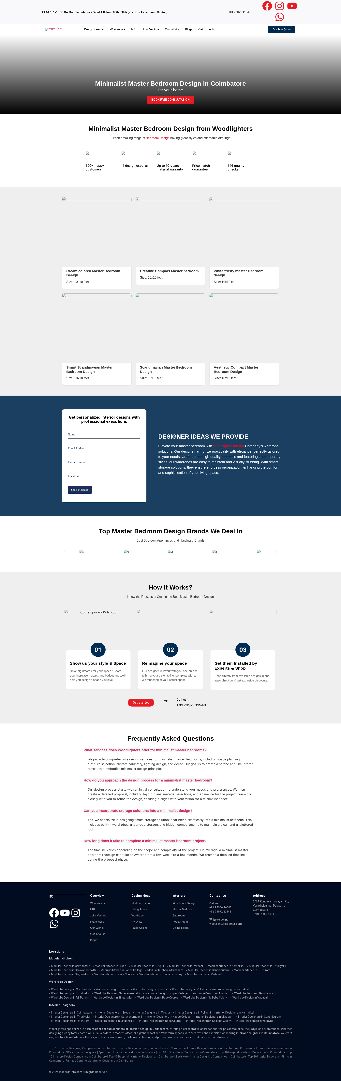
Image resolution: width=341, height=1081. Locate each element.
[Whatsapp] (280, 17)
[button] (64, 552)
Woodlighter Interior (228, 446)
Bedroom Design (158, 138)
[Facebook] (267, 6)
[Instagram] (280, 6)
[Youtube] (292, 6)
